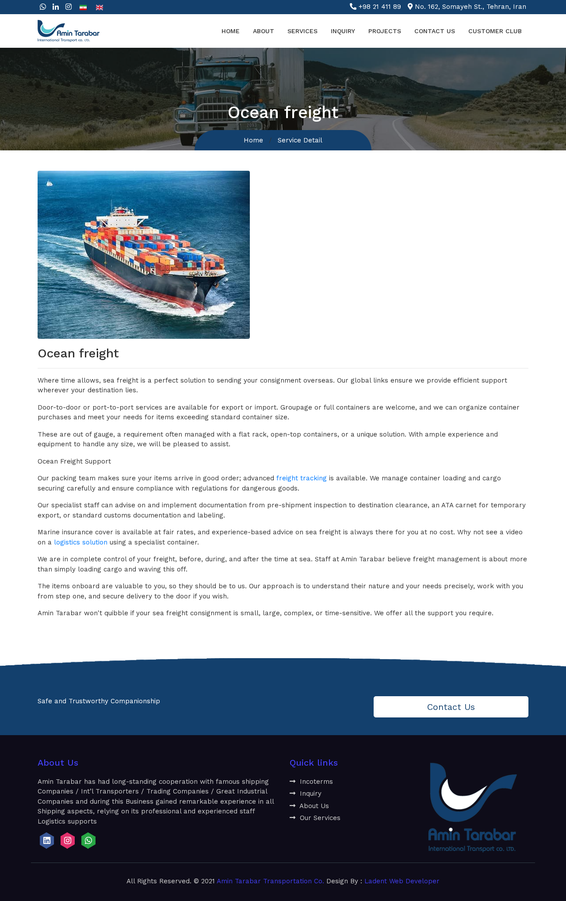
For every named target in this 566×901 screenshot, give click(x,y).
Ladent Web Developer (402, 881)
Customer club (495, 31)
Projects (384, 31)
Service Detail (300, 140)
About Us (313, 806)
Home (231, 31)
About (263, 31)
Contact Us (434, 31)
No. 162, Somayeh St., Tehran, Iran (470, 7)
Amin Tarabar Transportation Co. (270, 881)
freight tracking (301, 478)
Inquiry (343, 31)
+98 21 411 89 (380, 7)
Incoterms (315, 782)
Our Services (319, 818)
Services (302, 31)
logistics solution (80, 542)
